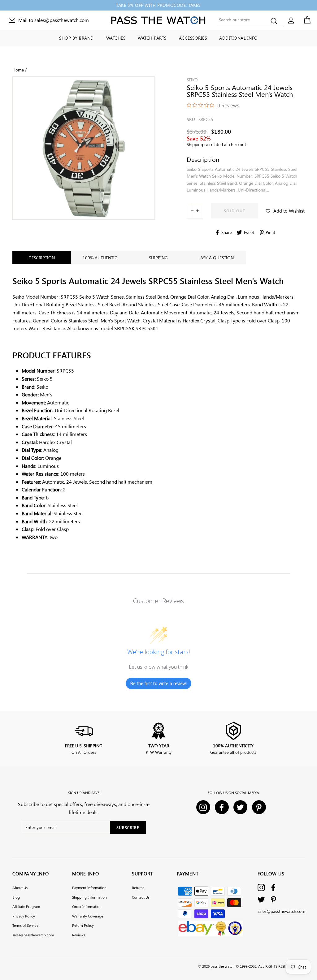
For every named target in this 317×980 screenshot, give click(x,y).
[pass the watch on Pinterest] (273, 900)
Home (18, 69)
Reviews (78, 934)
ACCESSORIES (193, 38)
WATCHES (116, 38)
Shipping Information (89, 897)
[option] (158, 5)
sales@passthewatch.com (33, 934)
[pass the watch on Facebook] (273, 887)
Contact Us (141, 897)
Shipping (195, 144)
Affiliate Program (26, 906)
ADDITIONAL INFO (238, 38)
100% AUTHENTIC (100, 258)
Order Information (87, 906)
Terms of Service (25, 925)
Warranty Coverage (87, 915)
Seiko (192, 80)
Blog (16, 897)
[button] (285, 210)
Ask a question (217, 258)
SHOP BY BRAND (76, 38)
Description (41, 258)
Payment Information (89, 887)
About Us (20, 887)
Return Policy (83, 925)
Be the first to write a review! (158, 683)
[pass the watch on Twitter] (261, 900)
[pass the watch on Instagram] (261, 887)
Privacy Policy (23, 915)
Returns (138, 887)
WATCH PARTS (152, 38)
